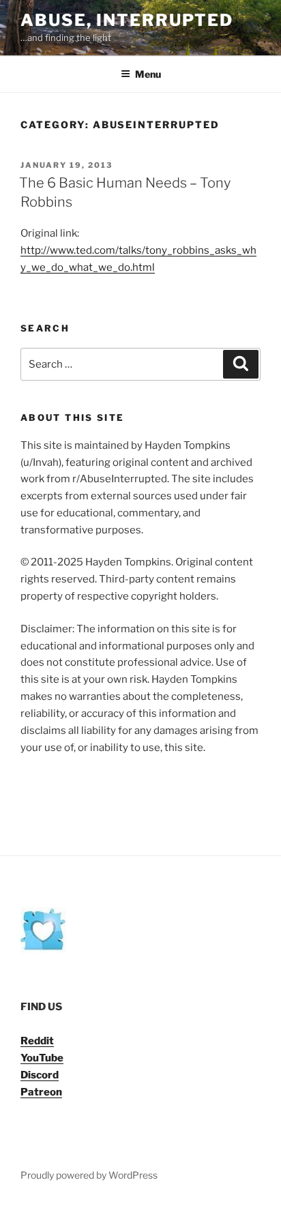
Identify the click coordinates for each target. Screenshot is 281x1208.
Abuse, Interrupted (126, 20)
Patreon (41, 1092)
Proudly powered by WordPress (89, 1175)
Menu (148, 74)
